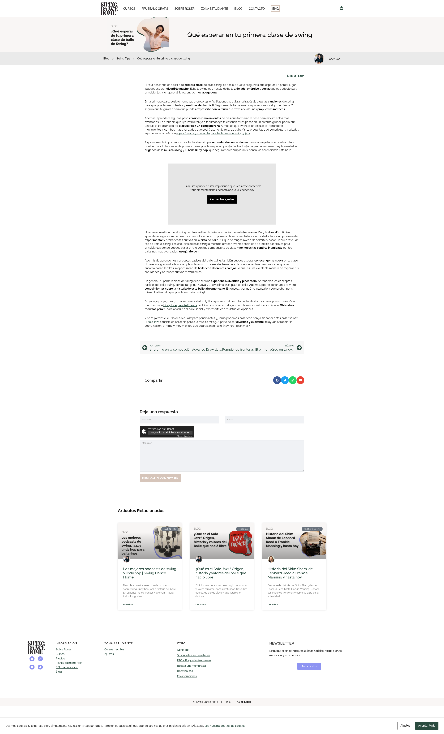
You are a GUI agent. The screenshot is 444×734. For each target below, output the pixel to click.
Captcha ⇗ (185, 436)
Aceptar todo (427, 725)
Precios (60, 658)
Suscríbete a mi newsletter (193, 655)
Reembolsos (185, 671)
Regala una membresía (191, 665)
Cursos (60, 654)
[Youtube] (32, 667)
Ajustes (109, 654)
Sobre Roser (63, 649)
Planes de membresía (69, 662)
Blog (106, 58)
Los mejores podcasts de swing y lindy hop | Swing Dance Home (149, 573)
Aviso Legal (244, 701)
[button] (277, 380)
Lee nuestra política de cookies (224, 725)
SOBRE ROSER (184, 8)
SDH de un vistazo (67, 667)
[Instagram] (40, 658)
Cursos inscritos (114, 649)
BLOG (238, 8)
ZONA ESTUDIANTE (214, 8)
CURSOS (129, 8)
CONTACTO (256, 8)
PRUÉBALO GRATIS (155, 8)
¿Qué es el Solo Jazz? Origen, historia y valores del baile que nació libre (220, 573)
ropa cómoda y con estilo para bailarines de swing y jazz (213, 133)
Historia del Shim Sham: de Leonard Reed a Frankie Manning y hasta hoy (290, 573)
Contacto (183, 649)
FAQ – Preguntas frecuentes (194, 660)
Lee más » (128, 604)
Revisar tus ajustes (222, 199)
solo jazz (153, 322)
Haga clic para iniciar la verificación (170, 432)
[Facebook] (32, 658)
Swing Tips (123, 58)
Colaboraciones (187, 676)
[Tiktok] (40, 667)
